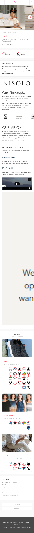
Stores (4, 484)
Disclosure (5, 488)
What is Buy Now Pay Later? (9, 482)
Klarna (9, 33)
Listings (4, 33)
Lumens (16, 508)
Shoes (14, 33)
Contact (4, 486)
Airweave (17, 504)
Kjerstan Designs (26, 527)
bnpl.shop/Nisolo (8, 44)
